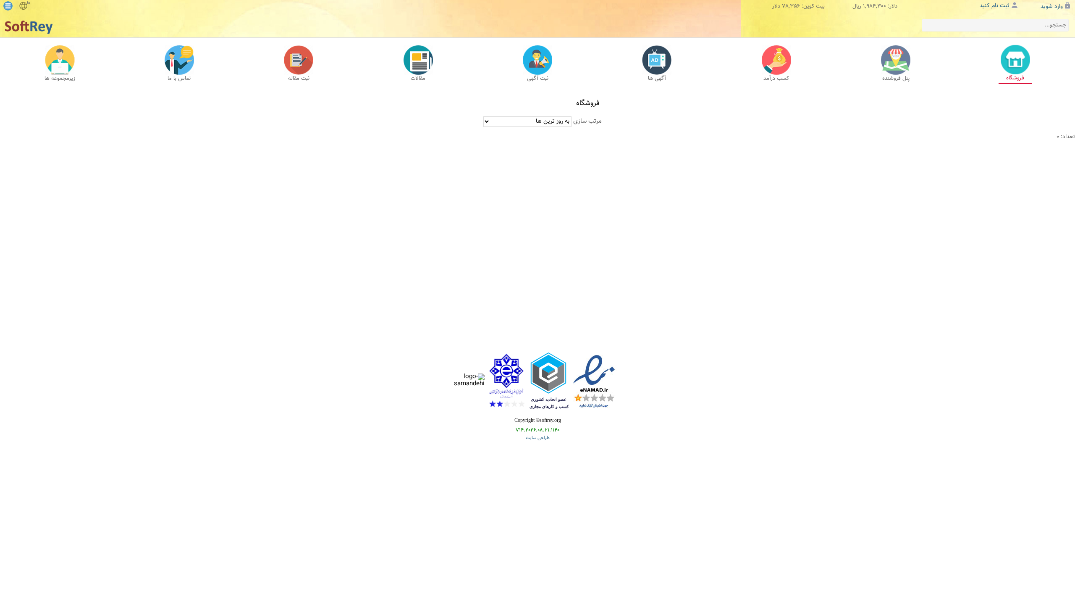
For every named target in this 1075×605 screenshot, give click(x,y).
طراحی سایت (538, 438)
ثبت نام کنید (994, 6)
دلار (776, 7)
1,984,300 (874, 7)
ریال (856, 7)
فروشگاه (588, 103)
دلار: (892, 7)
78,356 (791, 7)
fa (28, 3)
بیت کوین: (813, 7)
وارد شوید (1052, 6)
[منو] (8, 6)
